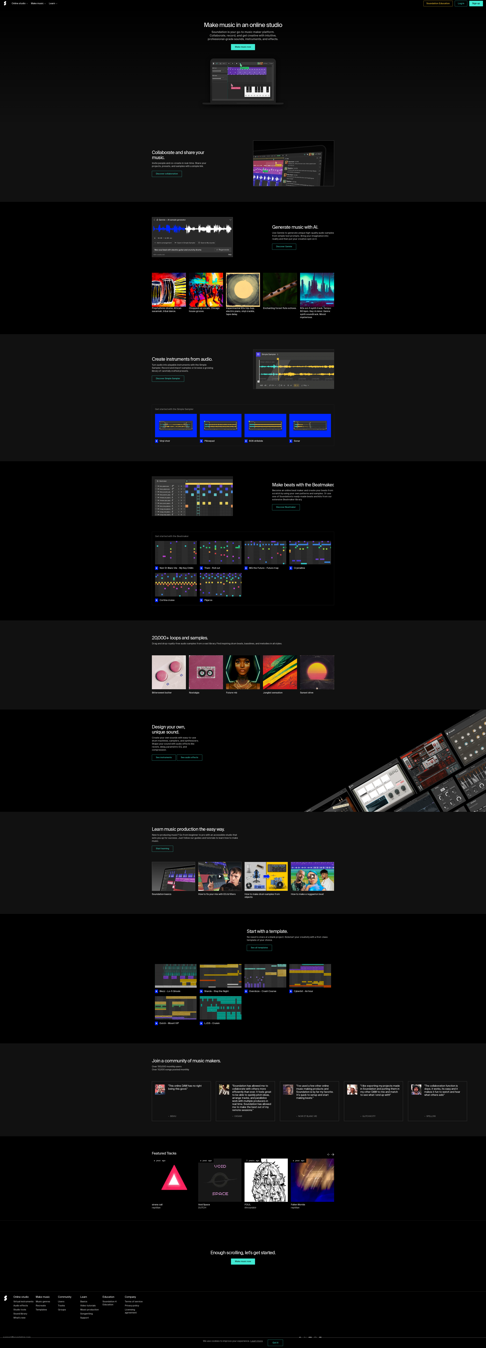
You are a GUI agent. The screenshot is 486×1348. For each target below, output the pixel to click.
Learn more (256, 1341)
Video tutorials (88, 1306)
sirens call (157, 1205)
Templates (41, 1310)
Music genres (43, 1302)
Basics (83, 1302)
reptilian (156, 1208)
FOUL (248, 1205)
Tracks (61, 1306)
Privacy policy (132, 1306)
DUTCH (202, 1208)
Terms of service (134, 1302)
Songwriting (86, 1314)
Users (61, 1302)
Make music (37, 3)
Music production (89, 1310)
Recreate (41, 1306)
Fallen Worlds (298, 1205)
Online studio (19, 3)
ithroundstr (250, 1208)
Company (130, 1297)
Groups (62, 1310)
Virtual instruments (23, 1302)
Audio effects (20, 1306)
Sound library (20, 1314)
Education (108, 1297)
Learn (52, 3)
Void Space (204, 1205)
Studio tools (19, 1310)
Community (64, 1297)
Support (84, 1318)
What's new (19, 1318)
